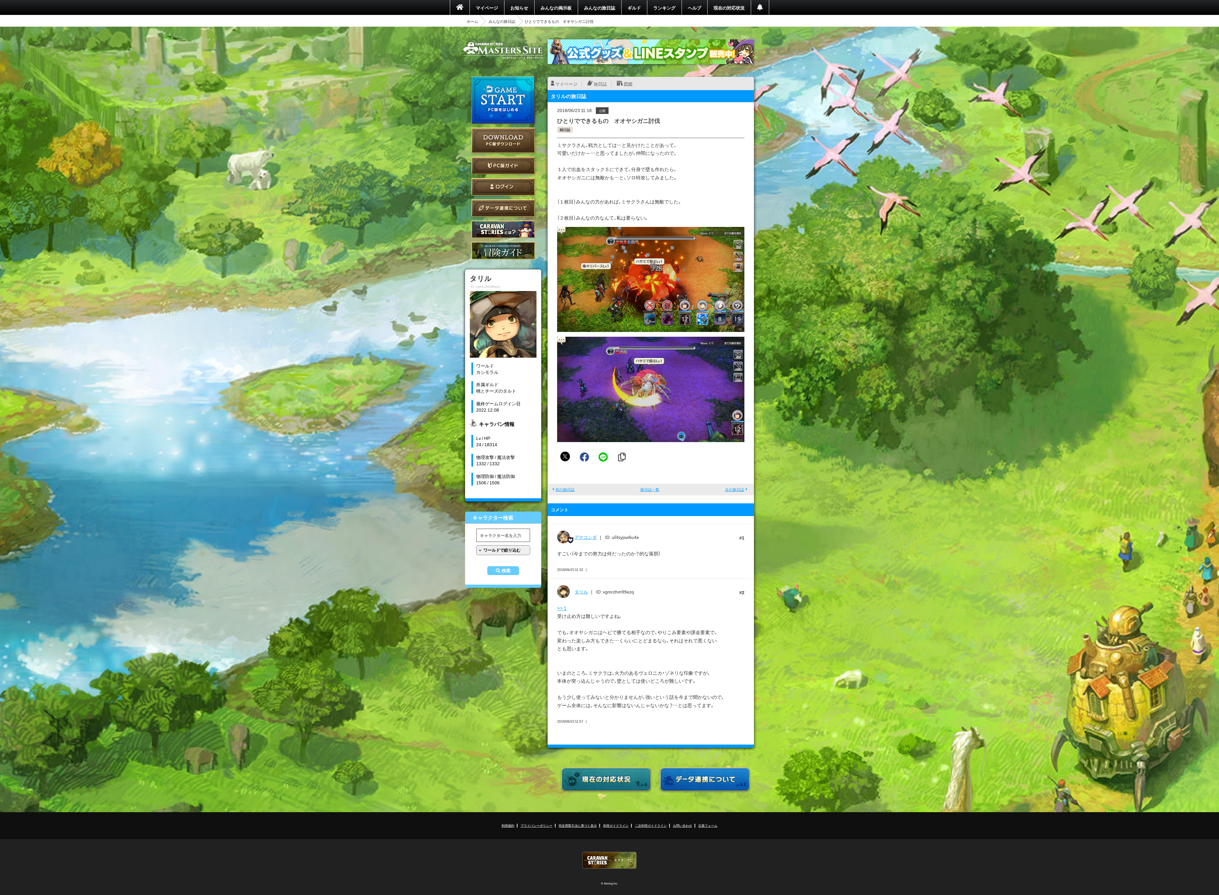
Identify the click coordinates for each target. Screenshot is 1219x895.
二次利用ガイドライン (651, 825)
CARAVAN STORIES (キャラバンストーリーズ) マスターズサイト (503, 50)
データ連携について (503, 208)
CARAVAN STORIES (609, 860)
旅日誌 (600, 84)
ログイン (503, 187)
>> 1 (561, 608)
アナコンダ (586, 537)
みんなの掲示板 (556, 7)
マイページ (487, 7)
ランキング (664, 7)
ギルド (634, 7)
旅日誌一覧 (649, 489)
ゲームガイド (503, 250)
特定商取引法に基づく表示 (578, 825)
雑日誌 (565, 129)
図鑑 (628, 84)
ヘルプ (694, 7)
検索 (506, 570)
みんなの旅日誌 (599, 7)
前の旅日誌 (565, 489)
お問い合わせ (682, 825)
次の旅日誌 (734, 489)
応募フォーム (707, 825)
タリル (581, 591)
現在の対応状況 (729, 7)
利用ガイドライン (616, 825)
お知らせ (519, 7)
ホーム (472, 21)
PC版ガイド (503, 165)
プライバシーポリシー (536, 825)
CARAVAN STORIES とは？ (503, 229)
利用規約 (508, 825)
